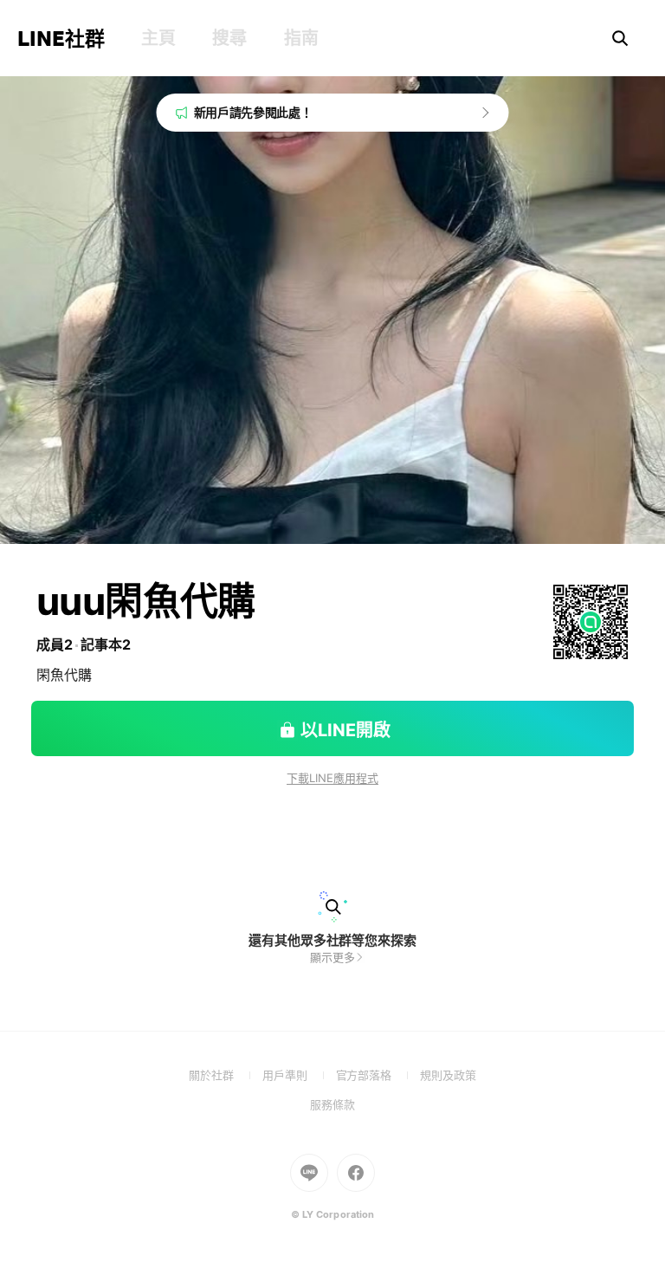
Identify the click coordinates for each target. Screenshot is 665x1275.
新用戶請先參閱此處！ (253, 112)
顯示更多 (332, 957)
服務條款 (332, 1104)
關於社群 (225, 1075)
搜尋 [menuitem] (229, 38)
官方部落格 (378, 1075)
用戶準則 (299, 1075)
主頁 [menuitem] (158, 38)
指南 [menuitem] (301, 38)
